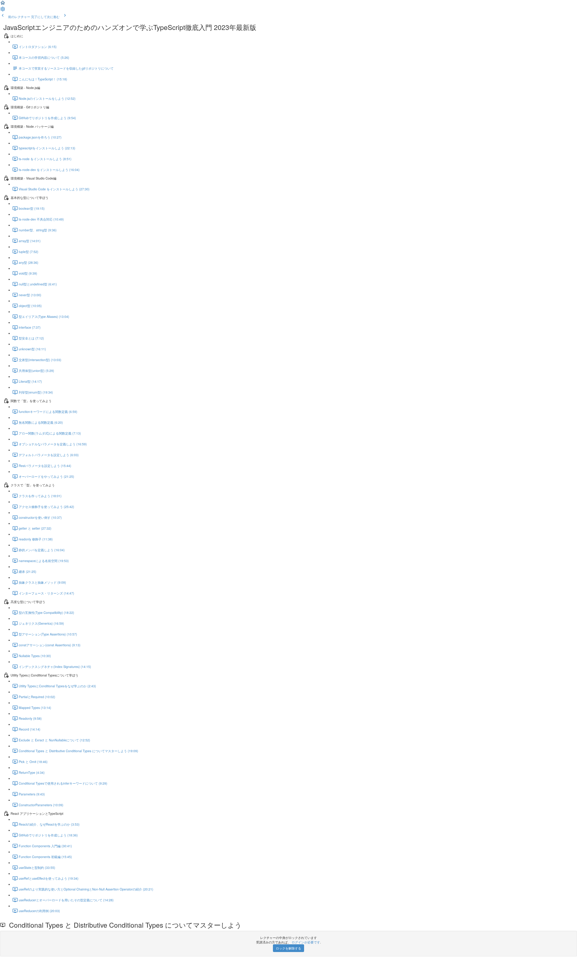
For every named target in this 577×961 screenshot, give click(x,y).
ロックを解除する (288, 948)
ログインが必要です (306, 942)
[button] (2, 4)
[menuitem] (2, 10)
